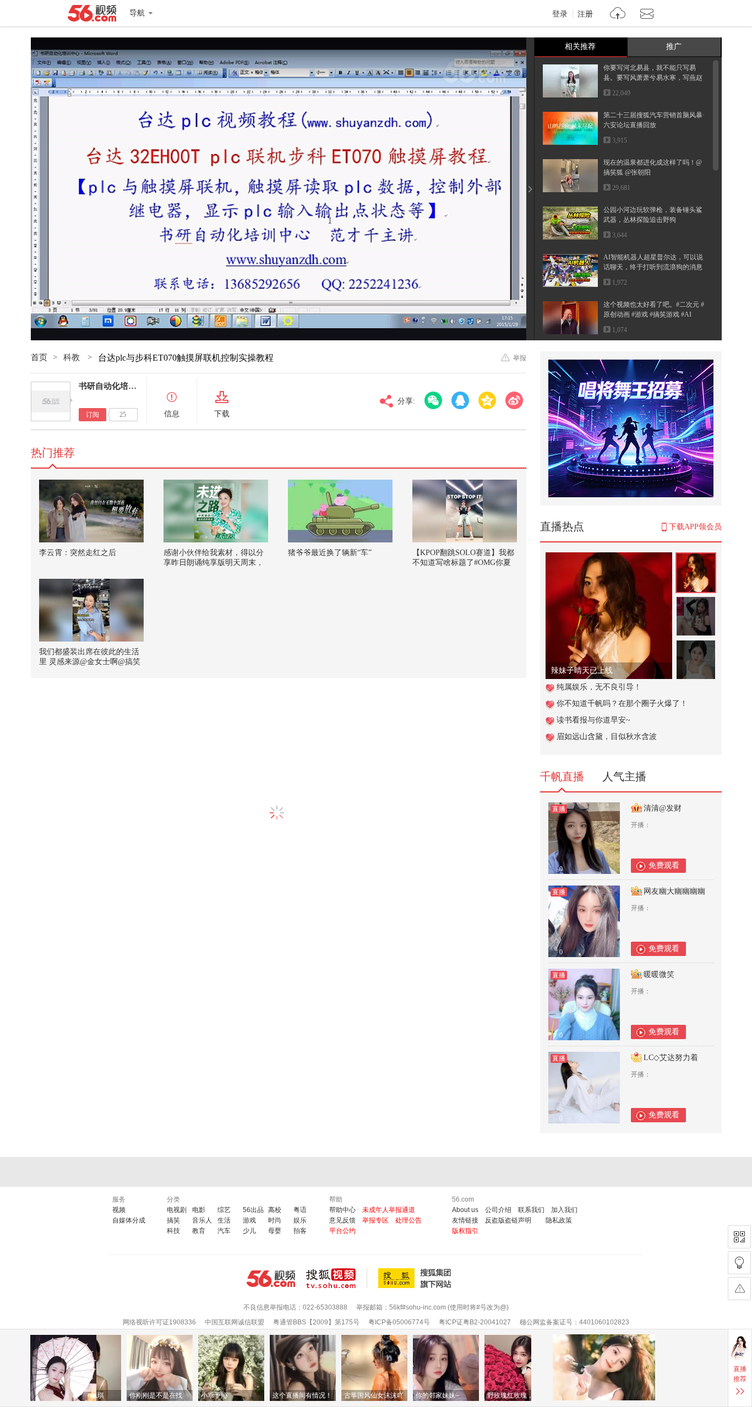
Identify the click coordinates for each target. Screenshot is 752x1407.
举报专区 (375, 1220)
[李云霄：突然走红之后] (91, 511)
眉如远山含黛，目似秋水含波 (607, 736)
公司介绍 (498, 1210)
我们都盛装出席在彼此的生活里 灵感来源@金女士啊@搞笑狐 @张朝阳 (89, 662)
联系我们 (531, 1210)
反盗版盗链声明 (508, 1220)
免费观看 (664, 865)
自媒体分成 (128, 1220)
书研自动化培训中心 (116, 386)
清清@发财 (663, 808)
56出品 (253, 1210)
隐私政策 (559, 1220)
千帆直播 (562, 776)
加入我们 (564, 1210)
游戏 (249, 1220)
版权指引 (465, 1231)
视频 (119, 1210)
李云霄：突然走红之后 (77, 552)
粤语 (300, 1210)
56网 (271, 1278)
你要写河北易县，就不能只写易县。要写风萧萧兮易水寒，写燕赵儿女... (652, 77)
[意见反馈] (739, 1288)
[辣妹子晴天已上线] (609, 558)
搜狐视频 (336, 1278)
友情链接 (465, 1220)
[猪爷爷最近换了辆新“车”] (340, 511)
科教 (72, 357)
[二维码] (739, 1236)
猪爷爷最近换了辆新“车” (330, 552)
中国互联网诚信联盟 (234, 1322)
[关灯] (739, 1262)
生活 (224, 1220)
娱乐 (300, 1220)
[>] (618, 14)
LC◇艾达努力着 (671, 1057)
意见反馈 (342, 1220)
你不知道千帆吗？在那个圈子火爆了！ (622, 703)
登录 (560, 14)
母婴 (274, 1231)
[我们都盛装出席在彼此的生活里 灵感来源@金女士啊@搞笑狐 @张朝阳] (91, 610)
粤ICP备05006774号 (399, 1322)
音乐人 (202, 1220)
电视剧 (177, 1210)
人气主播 (624, 776)
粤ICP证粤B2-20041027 (475, 1322)
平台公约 (342, 1231)
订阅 (92, 415)
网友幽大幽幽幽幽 (674, 891)
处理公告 (408, 1220)
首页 (39, 357)
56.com (92, 15)
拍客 (300, 1231)
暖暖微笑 (659, 974)
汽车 (224, 1231)
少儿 (249, 1231)
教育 (198, 1231)
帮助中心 (342, 1210)
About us (465, 1210)
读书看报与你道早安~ (593, 720)
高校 (274, 1210)
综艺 (224, 1210)
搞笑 (173, 1220)
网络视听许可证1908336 (159, 1322)
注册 (585, 14)
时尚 (274, 1220)
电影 (198, 1210)
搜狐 (416, 1278)
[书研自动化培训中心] (50, 401)
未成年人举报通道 (388, 1210)
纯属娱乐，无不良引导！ (599, 687)
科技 (173, 1231)
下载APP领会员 (695, 527)
